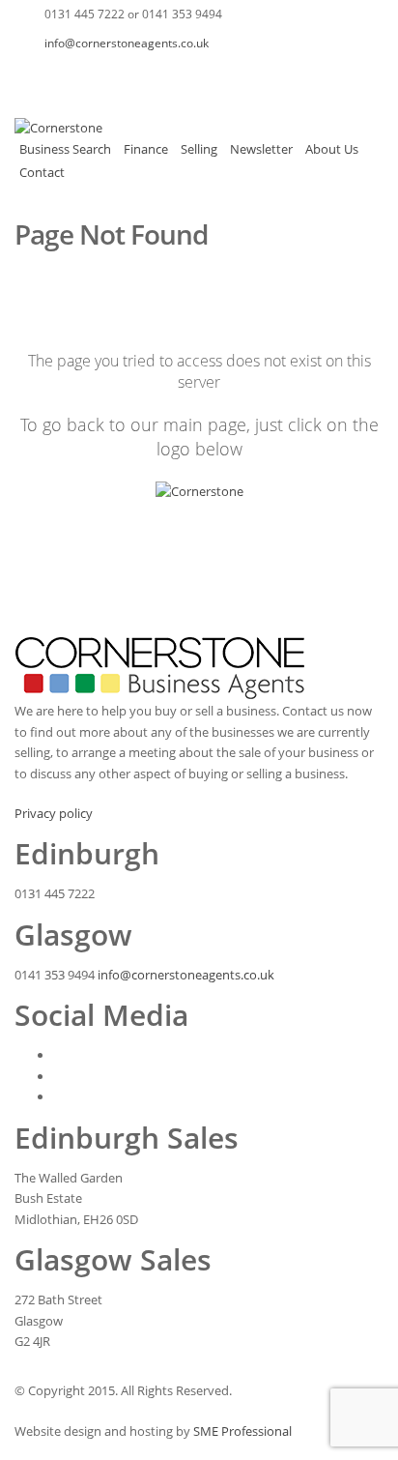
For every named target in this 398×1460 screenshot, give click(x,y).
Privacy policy (53, 813)
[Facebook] (28, 72)
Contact (42, 172)
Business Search (65, 149)
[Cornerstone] (58, 127)
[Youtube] (106, 72)
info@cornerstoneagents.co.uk (126, 43)
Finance (146, 149)
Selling (199, 149)
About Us (331, 149)
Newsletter (261, 149)
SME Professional (242, 1431)
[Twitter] (67, 72)
